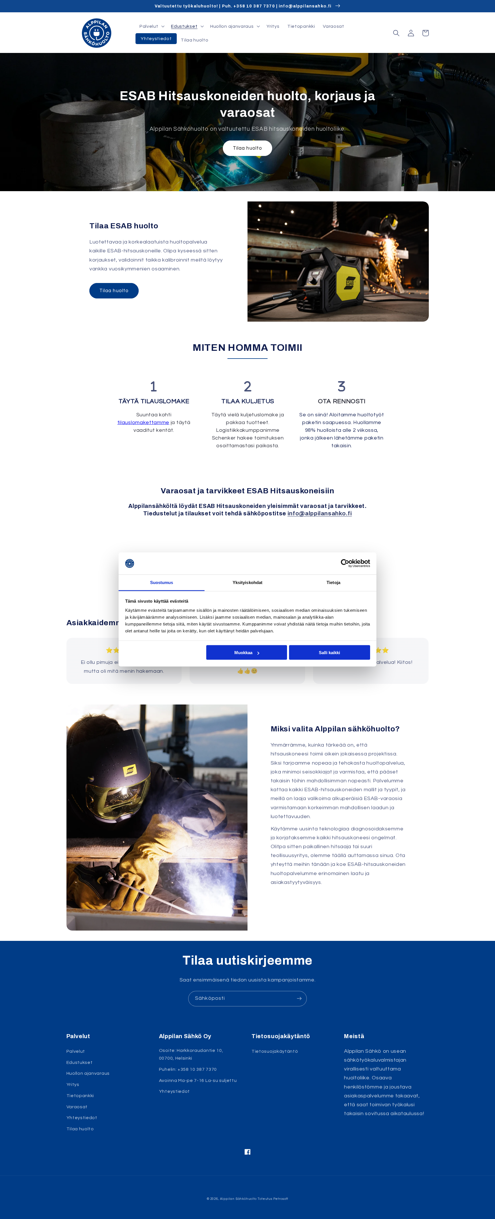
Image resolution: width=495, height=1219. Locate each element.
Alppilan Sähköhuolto (238, 1198)
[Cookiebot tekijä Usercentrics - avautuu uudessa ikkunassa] (345, 563)
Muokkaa (243, 652)
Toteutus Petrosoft (273, 1198)
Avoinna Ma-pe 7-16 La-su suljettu (198, 1080)
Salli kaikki (329, 652)
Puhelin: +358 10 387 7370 (188, 1069)
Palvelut (75, 1051)
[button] (151, 26)
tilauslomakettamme (143, 422)
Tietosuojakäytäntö (275, 1051)
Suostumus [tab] (161, 582)
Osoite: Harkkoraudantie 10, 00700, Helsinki (191, 1054)
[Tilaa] (299, 998)
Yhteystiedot (81, 1117)
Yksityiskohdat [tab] (247, 582)
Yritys (72, 1084)
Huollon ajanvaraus (88, 1073)
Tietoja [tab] (333, 582)
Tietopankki (80, 1095)
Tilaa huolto (247, 148)
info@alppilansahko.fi (320, 513)
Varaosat (77, 1107)
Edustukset (79, 1062)
